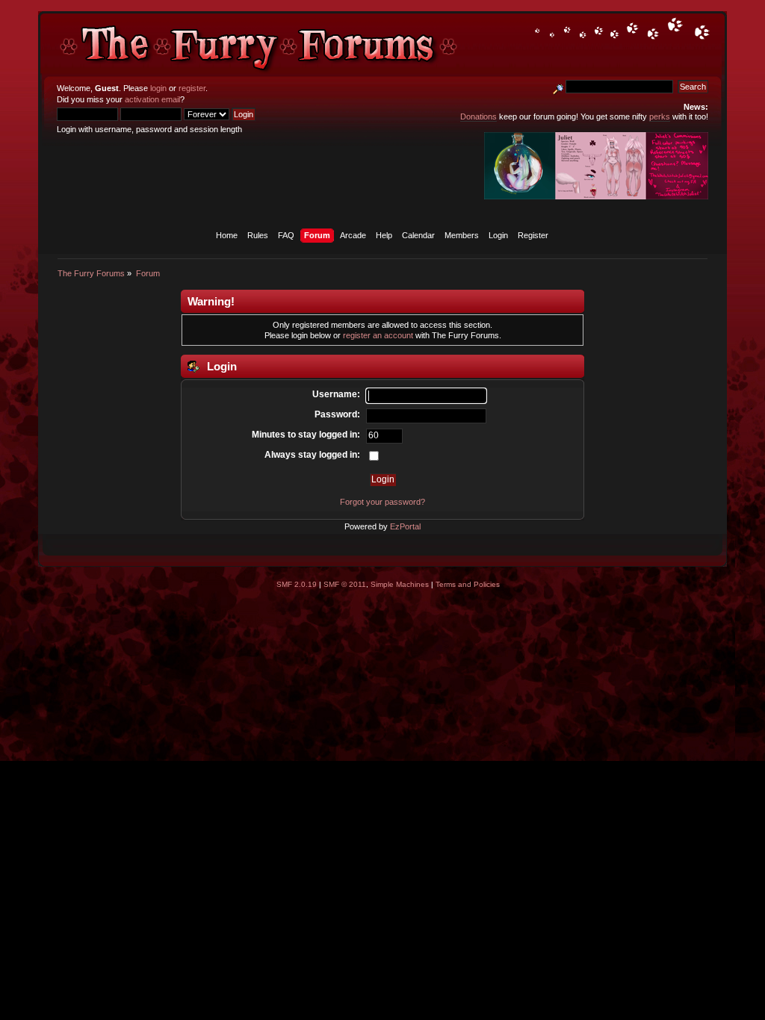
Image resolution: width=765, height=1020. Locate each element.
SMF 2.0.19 (296, 584)
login (158, 88)
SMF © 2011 (344, 584)
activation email (152, 99)
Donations (478, 116)
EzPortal (405, 526)
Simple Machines (400, 584)
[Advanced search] (558, 86)
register (192, 88)
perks (659, 116)
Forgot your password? (382, 501)
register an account (378, 335)
